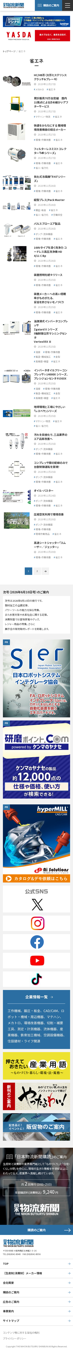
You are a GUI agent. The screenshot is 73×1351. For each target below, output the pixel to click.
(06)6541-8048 (14, 1254)
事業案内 (8, 1311)
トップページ (9, 51)
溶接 (38, 352)
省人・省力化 (42, 167)
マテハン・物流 (43, 116)
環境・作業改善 (43, 139)
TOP (6, 1264)
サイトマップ (11, 1321)
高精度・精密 (42, 361)
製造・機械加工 (43, 356)
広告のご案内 (11, 1302)
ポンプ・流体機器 (44, 234)
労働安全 (57, 214)
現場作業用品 (43, 533)
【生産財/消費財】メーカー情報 (22, 1273)
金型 (57, 356)
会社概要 (8, 1283)
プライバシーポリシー (14, 1338)
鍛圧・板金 (41, 210)
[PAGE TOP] (69, 1333)
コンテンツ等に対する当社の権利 (21, 1332)
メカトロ (40, 89)
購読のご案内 (51, 5)
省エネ (51, 89)
